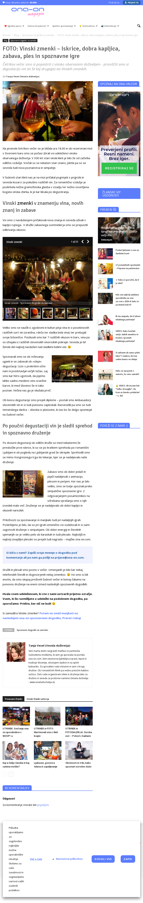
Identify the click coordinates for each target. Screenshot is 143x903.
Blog (5, 40)
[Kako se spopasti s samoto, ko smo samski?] (105, 374)
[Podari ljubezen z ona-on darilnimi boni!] (105, 253)
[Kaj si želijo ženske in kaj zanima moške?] (16, 750)
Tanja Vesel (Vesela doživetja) (22, 76)
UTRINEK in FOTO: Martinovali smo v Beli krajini (46, 732)
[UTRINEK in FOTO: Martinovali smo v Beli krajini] (47, 716)
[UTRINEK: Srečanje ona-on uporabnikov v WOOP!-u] (16, 716)
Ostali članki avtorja (38, 699)
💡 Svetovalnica (87, 26)
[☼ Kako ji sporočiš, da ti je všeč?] (105, 283)
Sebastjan (106, 239)
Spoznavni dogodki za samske (23, 40)
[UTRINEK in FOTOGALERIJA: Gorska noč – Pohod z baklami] (79, 716)
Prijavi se (133, 2)
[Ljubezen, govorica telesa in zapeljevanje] (47, 750)
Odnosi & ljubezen (37, 26)
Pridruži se (114, 2)
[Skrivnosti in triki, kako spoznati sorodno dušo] (79, 750)
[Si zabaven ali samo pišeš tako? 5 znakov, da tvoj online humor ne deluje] (105, 356)
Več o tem (36, 859)
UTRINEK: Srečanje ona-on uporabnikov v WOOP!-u (16, 732)
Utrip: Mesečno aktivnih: (21, 2)
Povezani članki (13, 699)
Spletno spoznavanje (62, 26)
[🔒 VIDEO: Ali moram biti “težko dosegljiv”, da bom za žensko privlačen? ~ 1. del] (105, 389)
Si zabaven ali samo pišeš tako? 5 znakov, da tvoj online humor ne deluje (128, 356)
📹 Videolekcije (108, 26)
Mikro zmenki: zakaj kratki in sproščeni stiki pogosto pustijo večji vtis (119, 231)
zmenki (25, 203)
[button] (138, 26)
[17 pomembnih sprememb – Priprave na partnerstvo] (105, 268)
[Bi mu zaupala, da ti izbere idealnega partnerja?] (105, 320)
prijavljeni (43, 805)
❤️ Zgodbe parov (12, 26)
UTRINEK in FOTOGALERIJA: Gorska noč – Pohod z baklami (78, 732)
